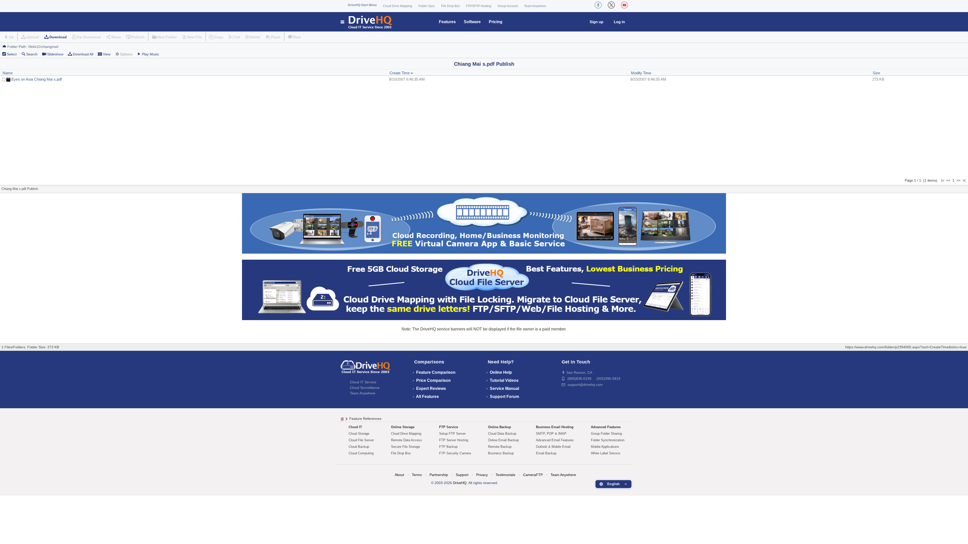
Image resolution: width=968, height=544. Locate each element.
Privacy (482, 475)
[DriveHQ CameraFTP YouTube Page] (624, 5)
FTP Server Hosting (453, 440)
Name (8, 73)
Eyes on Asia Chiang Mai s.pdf (36, 79)
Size (876, 73)
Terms (417, 475)
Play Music (150, 54)
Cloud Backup (359, 447)
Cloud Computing (361, 453)
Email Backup (546, 453)
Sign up (596, 22)
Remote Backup (499, 447)
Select (12, 54)
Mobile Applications (605, 447)
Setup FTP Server (452, 433)
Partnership (439, 475)
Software (472, 22)
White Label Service (605, 453)
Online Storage (402, 427)
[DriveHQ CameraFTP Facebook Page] (598, 5)
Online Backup (499, 427)
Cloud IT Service (363, 382)
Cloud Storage (359, 433)
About (399, 475)
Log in (619, 22)
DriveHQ (460, 483)
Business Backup (501, 453)
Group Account (508, 6)
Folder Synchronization (607, 440)
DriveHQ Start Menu (362, 5)
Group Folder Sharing (606, 433)
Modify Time (641, 73)
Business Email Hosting (554, 427)
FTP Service (448, 427)
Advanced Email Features (555, 440)
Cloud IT (355, 427)
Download (58, 37)
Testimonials (505, 475)
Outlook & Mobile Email (553, 447)
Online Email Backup (503, 440)
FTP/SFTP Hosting (478, 6)
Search (32, 54)
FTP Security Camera (455, 453)
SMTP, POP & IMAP (551, 433)
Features (447, 22)
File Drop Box (450, 6)
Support (462, 475)
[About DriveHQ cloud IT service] (365, 369)
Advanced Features (606, 427)
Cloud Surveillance (365, 388)
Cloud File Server (361, 440)
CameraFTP (533, 475)
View (106, 54)
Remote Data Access (406, 440)
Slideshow (55, 54)
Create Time (400, 73)
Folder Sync (426, 6)
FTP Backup (448, 447)
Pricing (495, 22)
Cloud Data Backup (502, 433)
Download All (83, 54)
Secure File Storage (405, 447)
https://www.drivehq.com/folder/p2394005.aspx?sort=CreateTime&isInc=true (905, 347)
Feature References (365, 419)
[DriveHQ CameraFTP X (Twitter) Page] (611, 5)
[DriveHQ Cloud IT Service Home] (367, 21)
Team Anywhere (535, 6)
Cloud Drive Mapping (397, 6)
